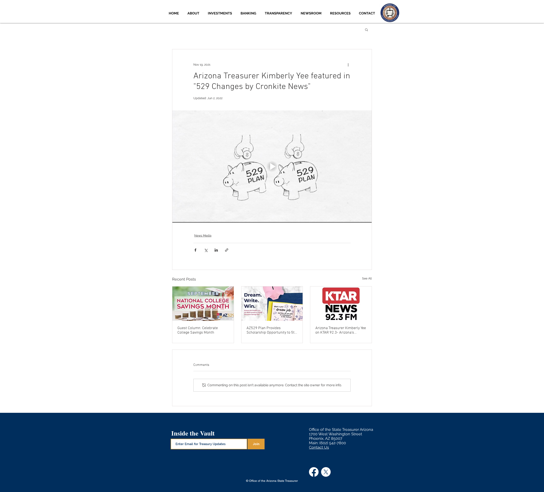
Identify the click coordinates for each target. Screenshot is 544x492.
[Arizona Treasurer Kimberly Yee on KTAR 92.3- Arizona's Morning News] (341, 303)
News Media (202, 235)
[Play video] (272, 166)
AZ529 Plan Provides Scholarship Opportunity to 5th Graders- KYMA (271, 330)
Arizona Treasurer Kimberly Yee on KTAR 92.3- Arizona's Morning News (340, 330)
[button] (221, 13)
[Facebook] (314, 472)
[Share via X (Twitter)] (206, 250)
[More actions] (348, 64)
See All (367, 278)
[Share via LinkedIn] (216, 250)
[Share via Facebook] (195, 250)
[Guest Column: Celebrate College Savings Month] (203, 303)
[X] (326, 472)
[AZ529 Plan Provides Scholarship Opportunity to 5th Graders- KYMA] (272, 303)
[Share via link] (227, 250)
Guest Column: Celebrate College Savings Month (197, 330)
